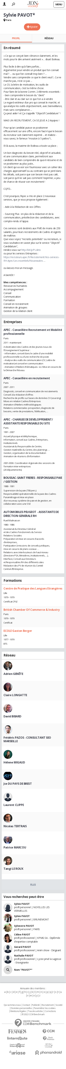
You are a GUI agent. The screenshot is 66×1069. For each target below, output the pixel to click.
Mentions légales (18, 1011)
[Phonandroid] (48, 1052)
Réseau (49, 38)
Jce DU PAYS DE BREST (18, 784)
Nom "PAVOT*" (23, 969)
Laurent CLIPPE (14, 805)
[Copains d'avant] (17, 1045)
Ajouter (34, 26)
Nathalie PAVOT (23, 955)
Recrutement (48, 1005)
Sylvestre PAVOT (24, 925)
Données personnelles (21, 1008)
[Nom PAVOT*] (8, 969)
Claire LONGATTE (15, 695)
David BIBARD (12, 716)
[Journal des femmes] (17, 1031)
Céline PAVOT (22, 934)
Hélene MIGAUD (14, 762)
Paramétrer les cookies (44, 1008)
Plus (33, 884)
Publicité (36, 1005)
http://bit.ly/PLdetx (31, 250)
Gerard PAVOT (22, 947)
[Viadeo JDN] (48, 1045)
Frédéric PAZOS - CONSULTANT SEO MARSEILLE (27, 739)
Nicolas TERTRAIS (15, 826)
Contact (26, 1005)
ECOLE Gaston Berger (18, 631)
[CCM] (48, 1031)
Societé (59, 1005)
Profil (16, 38)
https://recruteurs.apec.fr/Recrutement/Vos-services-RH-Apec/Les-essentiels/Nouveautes (31, 258)
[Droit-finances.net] (48, 1038)
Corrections (50, 1011)
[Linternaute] (17, 1038)
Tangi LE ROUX (13, 869)
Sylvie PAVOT (22, 904)
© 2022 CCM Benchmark (33, 1014)
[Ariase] (17, 1052)
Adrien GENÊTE (13, 674)
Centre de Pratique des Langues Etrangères (33, 588)
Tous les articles (35, 1011)
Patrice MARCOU (15, 847)
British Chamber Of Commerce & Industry (32, 610)
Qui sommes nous (12, 1005)
